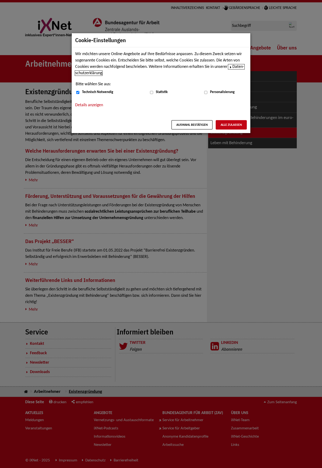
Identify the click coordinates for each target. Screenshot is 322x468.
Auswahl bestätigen (192, 125)
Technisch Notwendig (97, 92)
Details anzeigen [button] (89, 105)
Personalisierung (222, 92)
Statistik (162, 92)
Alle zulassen (231, 125)
